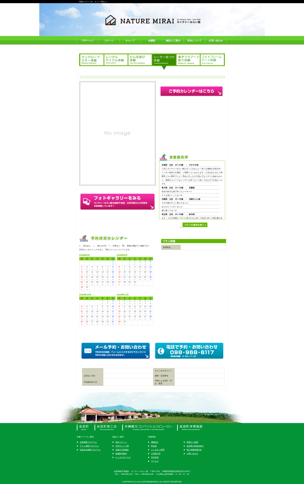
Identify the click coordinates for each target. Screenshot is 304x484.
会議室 (151, 40)
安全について (194, 40)
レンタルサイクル (123, 457)
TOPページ (88, 40)
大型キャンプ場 (122, 446)
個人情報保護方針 (194, 450)
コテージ (109, 40)
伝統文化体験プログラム (90, 450)
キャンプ (130, 40)
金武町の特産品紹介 (195, 446)
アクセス (155, 461)
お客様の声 (156, 454)
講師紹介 (155, 442)
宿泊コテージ (121, 442)
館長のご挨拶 (192, 442)
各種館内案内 (121, 454)
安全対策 (155, 457)
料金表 (154, 446)
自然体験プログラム (88, 442)
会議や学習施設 (122, 450)
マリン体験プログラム (89, 446)
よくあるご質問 (157, 450)
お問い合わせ (216, 40)
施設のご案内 (173, 40)
